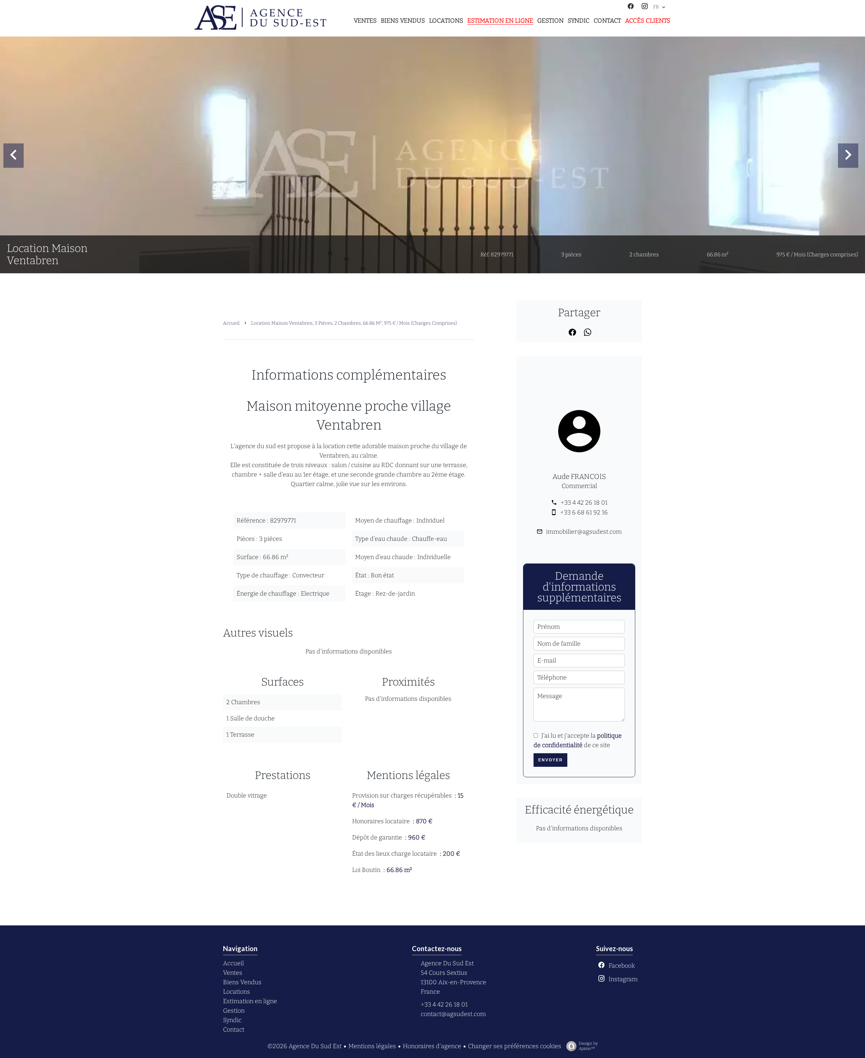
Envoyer (550, 760)
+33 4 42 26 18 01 (584, 502)
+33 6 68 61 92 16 (584, 512)
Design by (588, 1046)
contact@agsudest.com (453, 1014)
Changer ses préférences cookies (514, 1046)
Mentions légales (372, 1046)
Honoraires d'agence (432, 1046)
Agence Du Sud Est (447, 963)
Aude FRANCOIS (579, 476)
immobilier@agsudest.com (584, 531)
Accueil (231, 323)
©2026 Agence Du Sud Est (304, 1046)
